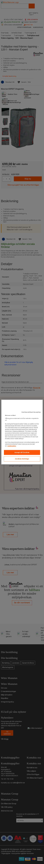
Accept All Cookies (22, 452)
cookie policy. (11, 445)
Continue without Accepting (31, 412)
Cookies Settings (22, 459)
